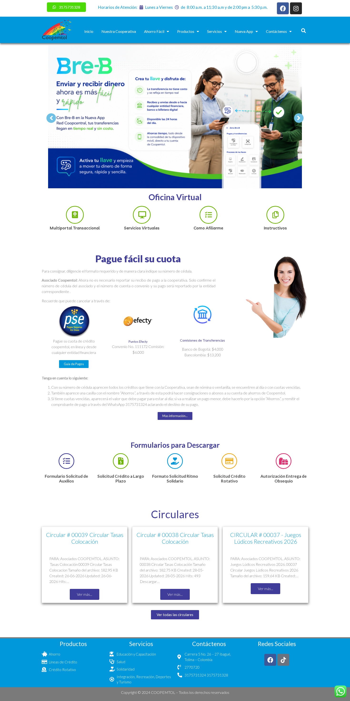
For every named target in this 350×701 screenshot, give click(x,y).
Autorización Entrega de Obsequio (283, 478)
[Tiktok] (283, 660)
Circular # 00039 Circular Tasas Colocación (84, 538)
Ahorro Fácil (154, 31)
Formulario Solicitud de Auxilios (66, 478)
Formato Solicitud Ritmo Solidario (175, 478)
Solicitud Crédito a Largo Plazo (120, 478)
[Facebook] (283, 8)
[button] (303, 30)
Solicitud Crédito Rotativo (229, 478)
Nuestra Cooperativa (118, 31)
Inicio (88, 31)
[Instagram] (296, 8)
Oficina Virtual (175, 197)
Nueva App (244, 31)
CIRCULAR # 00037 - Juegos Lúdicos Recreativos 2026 (265, 538)
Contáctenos (276, 31)
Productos (185, 31)
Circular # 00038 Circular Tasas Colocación (175, 538)
